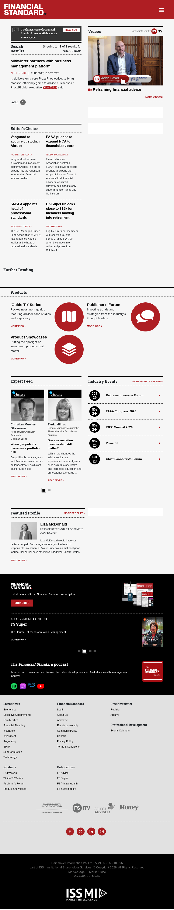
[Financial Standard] (25, 9)
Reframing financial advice (117, 89)
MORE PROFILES (73, 513)
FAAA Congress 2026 (121, 411)
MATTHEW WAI (54, 226)
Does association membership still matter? (60, 444)
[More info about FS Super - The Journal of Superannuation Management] (152, 632)
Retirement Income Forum (124, 395)
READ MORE (18, 476)
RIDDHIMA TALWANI (57, 154)
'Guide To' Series (26, 305)
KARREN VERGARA (21, 154)
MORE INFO (17, 326)
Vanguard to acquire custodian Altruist (25, 141)
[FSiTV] (156, 31)
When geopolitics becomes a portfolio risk (25, 447)
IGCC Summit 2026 (119, 427)
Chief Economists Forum (124, 459)
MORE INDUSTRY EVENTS (147, 381)
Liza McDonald (53, 524)
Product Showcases (29, 337)
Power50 (112, 443)
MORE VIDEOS (153, 97)
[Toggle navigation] (161, 9)
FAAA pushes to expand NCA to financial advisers (60, 141)
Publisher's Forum (103, 305)
